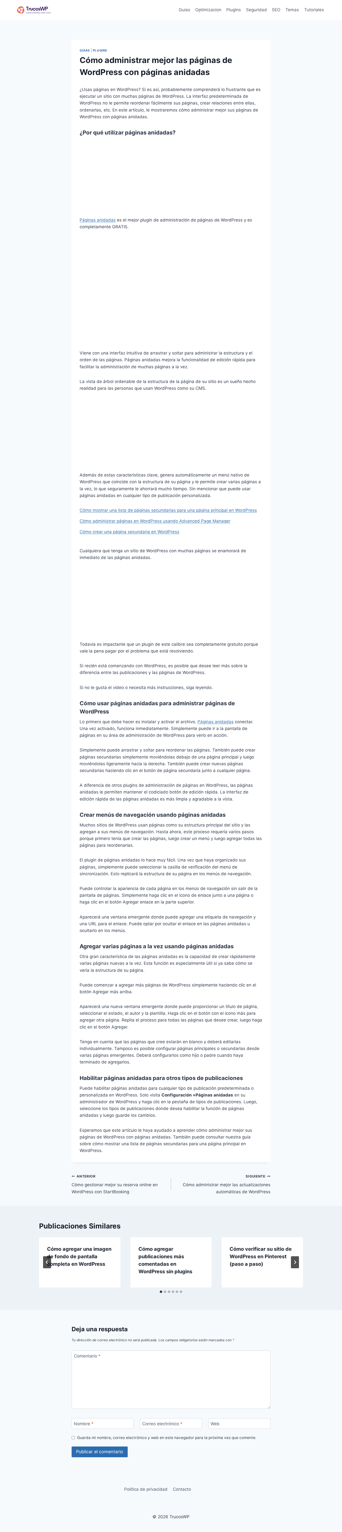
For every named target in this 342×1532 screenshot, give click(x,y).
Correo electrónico (162, 1423)
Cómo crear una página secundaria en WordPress (129, 531)
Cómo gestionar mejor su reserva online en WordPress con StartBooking (115, 1184)
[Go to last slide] (47, 1262)
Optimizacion (208, 9)
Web (215, 1423)
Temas (292, 9)
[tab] (161, 1291)
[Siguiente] (295, 1262)
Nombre (84, 1423)
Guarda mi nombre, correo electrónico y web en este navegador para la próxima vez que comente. (166, 1437)
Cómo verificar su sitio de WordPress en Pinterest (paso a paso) (261, 1256)
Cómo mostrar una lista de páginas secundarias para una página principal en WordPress (168, 510)
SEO (276, 9)
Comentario (87, 1356)
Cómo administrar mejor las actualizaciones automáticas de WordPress (226, 1184)
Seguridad (256, 9)
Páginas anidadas (98, 220)
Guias (184, 9)
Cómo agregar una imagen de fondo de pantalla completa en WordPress (79, 1256)
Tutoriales (314, 9)
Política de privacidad (145, 1489)
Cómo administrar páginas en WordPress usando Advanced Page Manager (155, 521)
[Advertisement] (171, 180)
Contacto (182, 1489)
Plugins (233, 9)
